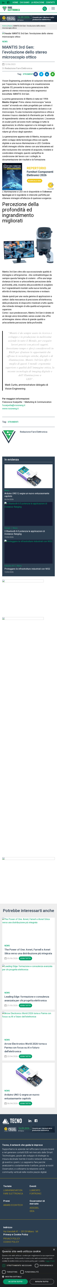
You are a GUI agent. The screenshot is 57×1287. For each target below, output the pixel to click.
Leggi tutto (25, 1135)
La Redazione (37, 2)
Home (15, 2)
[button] (28, 1276)
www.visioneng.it (10, 408)
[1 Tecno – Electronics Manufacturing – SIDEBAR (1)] (28, 1056)
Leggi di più (50, 1261)
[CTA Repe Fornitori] (28, 176)
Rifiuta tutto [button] (41, 1281)
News (10, 26)
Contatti (50, 2)
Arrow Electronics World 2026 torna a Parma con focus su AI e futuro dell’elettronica (25, 1224)
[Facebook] (8, 2)
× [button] (54, 1250)
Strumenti (28, 74)
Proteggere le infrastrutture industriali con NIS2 (27, 569)
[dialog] (28, 1267)
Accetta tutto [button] (15, 1281)
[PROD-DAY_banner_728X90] (28, 18)
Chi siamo (24, 2)
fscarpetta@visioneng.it (13, 405)
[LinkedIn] (3, 2)
